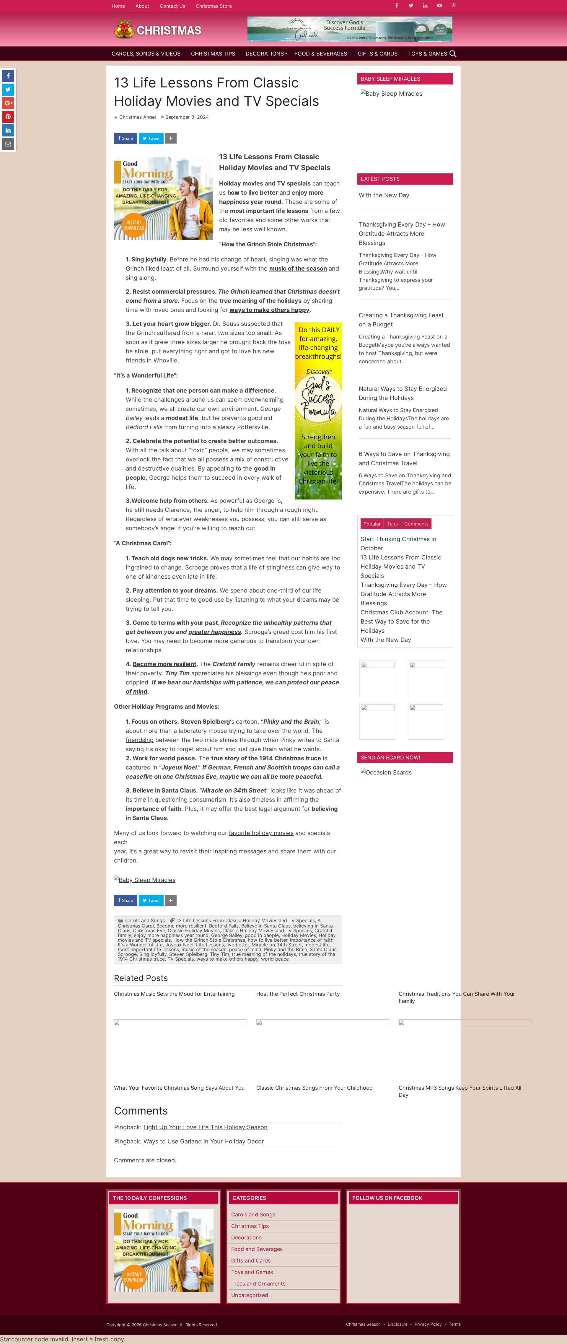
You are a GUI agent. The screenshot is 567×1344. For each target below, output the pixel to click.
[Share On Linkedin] (8, 130)
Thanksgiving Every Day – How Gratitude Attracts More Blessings (402, 233)
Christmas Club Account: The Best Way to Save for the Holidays (402, 621)
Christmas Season (363, 1324)
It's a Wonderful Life (140, 945)
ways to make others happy (269, 309)
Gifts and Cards (251, 1260)
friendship (140, 739)
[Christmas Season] (158, 28)
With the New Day (384, 195)
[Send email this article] (8, 144)
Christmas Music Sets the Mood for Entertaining (174, 994)
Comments (416, 524)
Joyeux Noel (179, 945)
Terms (455, 1324)
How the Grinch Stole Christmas (209, 940)
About (142, 6)
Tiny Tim (219, 954)
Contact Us (172, 6)
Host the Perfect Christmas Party (298, 994)
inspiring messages (239, 851)
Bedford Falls (224, 926)
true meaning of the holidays (264, 954)
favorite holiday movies (261, 833)
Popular (372, 524)
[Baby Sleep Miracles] (144, 879)
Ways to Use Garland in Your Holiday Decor (204, 1141)
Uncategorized (249, 1295)
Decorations (265, 54)
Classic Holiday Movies (194, 930)
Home (118, 6)
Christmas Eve (149, 930)
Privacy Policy (428, 1324)
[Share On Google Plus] (8, 103)
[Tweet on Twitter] (8, 90)
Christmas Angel (137, 117)
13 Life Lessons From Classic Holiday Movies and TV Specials (246, 920)
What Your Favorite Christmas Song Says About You (179, 1088)
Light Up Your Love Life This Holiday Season (206, 1127)
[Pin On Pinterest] (8, 117)
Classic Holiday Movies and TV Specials (267, 930)
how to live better (267, 940)
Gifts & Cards (377, 54)
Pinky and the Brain (285, 949)
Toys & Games (427, 54)
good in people (262, 935)
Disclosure (398, 1324)
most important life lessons (148, 949)
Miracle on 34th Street (277, 945)
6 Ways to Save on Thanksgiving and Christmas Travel (404, 458)
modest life (317, 945)
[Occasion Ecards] (405, 805)
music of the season (298, 268)
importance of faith (311, 940)
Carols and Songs (145, 920)
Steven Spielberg (188, 954)
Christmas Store (214, 6)
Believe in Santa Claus (266, 926)
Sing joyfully (153, 954)
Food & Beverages (320, 54)
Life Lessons (210, 945)
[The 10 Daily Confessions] (349, 40)
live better (238, 945)
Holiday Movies (298, 935)
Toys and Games (252, 1272)
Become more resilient (164, 664)
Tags (392, 524)
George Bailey (226, 935)
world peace (275, 959)
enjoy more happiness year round (171, 935)
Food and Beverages (257, 1249)
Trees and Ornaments (258, 1283)
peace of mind (245, 949)
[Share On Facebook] (8, 76)
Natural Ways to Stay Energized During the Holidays (403, 393)
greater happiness (214, 631)
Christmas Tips (213, 54)
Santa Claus (323, 949)
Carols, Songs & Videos (146, 54)
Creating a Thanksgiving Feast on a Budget (401, 320)
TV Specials (180, 959)
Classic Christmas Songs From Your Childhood (314, 1088)
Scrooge (127, 954)
